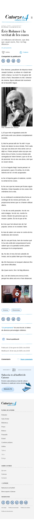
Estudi (3, 438)
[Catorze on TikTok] (17, 502)
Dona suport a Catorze (8, 491)
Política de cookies (25, 507)
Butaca (3, 430)
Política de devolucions (7, 511)
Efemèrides (16, 310)
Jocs (2, 454)
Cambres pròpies (7, 442)
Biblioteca (4, 423)
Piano (3, 427)
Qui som (3, 470)
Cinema (5, 310)
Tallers (3, 450)
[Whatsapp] (8, 61)
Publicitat (4, 474)
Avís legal (3, 507)
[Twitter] (3, 61)
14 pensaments (16, 25)
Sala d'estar (5, 419)
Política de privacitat (13, 507)
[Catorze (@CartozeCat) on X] (12, 502)
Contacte (4, 478)
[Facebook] (18, 61)
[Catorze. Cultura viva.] (3, 502)
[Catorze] (8, 405)
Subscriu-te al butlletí (8, 488)
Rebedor (4, 415)
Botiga (3, 458)
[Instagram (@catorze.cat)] (8, 502)
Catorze (3, 25)
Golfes (9, 25)
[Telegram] (13, 61)
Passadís (4, 434)
